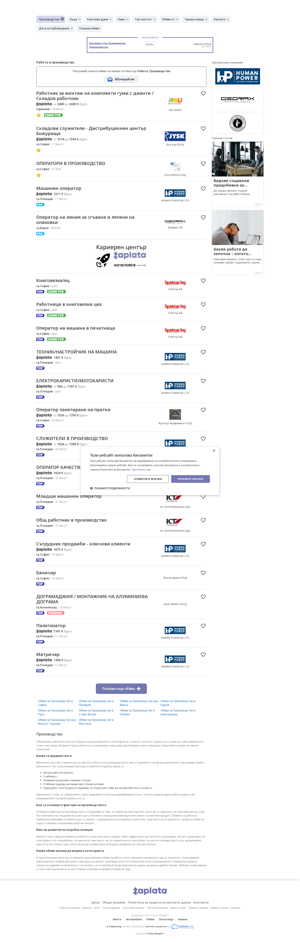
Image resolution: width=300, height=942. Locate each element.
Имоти (117, 919)
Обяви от (168, 19)
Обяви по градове (198, 907)
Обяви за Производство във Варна (139, 703)
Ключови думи (97, 19)
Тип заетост (143, 19)
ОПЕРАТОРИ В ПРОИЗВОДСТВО (70, 163)
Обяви (150, 919)
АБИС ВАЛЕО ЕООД (175, 604)
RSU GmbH (175, 110)
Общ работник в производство (71, 520)
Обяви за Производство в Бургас (178, 703)
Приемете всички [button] (190, 478)
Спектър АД (175, 289)
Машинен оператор (58, 188)
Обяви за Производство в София (55, 703)
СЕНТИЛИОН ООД (175, 175)
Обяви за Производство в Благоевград (178, 712)
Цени (95, 902)
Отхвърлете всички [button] (148, 478)
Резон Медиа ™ (156, 933)
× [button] (213, 450)
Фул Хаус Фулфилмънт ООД (175, 423)
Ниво (121, 19)
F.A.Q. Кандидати (111, 907)
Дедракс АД (175, 227)
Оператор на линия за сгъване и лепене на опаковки (85, 219)
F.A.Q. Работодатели (133, 907)
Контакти (201, 902)
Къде (73, 19)
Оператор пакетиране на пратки (73, 409)
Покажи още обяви (118, 688)
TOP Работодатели (157, 907)
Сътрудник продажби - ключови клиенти (83, 544)
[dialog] (150, 471)
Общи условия (113, 902)
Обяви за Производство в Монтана (96, 722)
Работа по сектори (70, 907)
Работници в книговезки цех (69, 304)
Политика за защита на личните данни (159, 902)
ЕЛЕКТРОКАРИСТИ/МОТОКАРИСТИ (75, 380)
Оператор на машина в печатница (75, 328)
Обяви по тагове (219, 907)
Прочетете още (141, 469)
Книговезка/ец (53, 280)
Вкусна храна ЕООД (175, 577)
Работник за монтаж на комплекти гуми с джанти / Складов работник (95, 95)
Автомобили (134, 919)
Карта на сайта (178, 907)
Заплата (219, 19)
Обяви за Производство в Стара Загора (96, 712)
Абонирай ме (125, 79)
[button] (110, 488)
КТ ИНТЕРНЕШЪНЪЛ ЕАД (175, 507)
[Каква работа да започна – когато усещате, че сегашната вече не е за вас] (238, 242)
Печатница (166, 919)
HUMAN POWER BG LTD (175, 200)
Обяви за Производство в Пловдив (96, 703)
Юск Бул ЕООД (175, 144)
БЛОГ (97, 907)
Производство (49, 19)
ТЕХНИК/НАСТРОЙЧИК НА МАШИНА (76, 352)
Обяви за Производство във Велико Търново (57, 722)
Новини (182, 919)
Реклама (235, 907)
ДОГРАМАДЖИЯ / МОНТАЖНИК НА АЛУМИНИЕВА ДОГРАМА (92, 599)
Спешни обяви (89, 28)
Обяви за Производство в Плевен (137, 712)
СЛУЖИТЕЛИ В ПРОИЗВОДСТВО (72, 438)
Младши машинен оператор (69, 496)
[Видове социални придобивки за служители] (238, 174)
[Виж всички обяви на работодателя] (175, 106)
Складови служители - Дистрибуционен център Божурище (91, 130)
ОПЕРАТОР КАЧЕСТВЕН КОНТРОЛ (72, 467)
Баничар (46, 572)
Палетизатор (51, 625)
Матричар (48, 654)
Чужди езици (194, 19)
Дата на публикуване (54, 28)
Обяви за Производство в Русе (55, 712)
